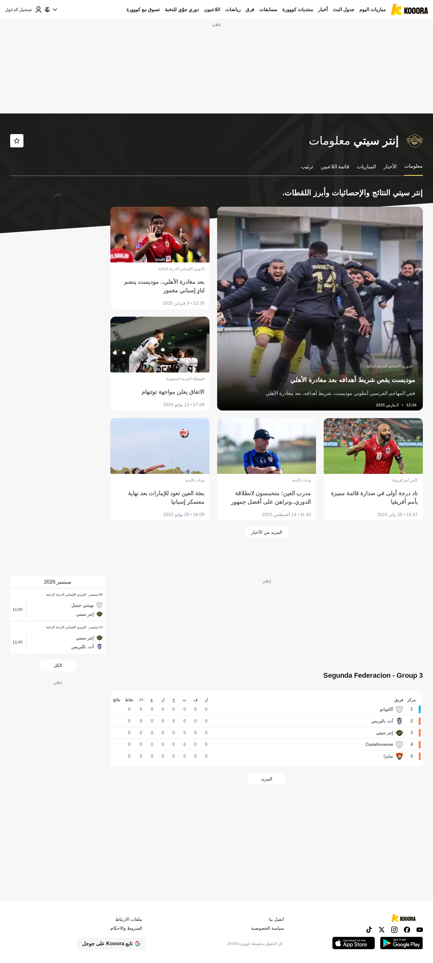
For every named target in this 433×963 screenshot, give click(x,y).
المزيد (266, 778)
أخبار (323, 9)
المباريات (366, 166)
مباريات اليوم (372, 9)
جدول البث (343, 9)
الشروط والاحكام (126, 928)
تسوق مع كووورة (143, 9)
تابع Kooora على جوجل (107, 943)
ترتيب (307, 166)
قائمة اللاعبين (335, 166)
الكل (58, 665)
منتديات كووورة (297, 9)
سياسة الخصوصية (267, 928)
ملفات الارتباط (128, 919)
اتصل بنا (276, 919)
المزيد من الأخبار (266, 532)
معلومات (413, 166)
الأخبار (390, 166)
